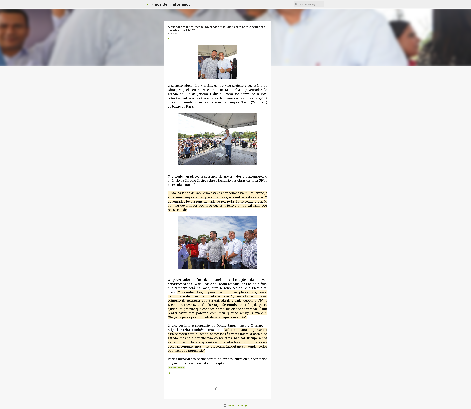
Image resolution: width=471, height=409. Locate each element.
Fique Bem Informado (171, 4)
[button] (169, 38)
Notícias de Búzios (176, 367)
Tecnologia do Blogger (237, 405)
